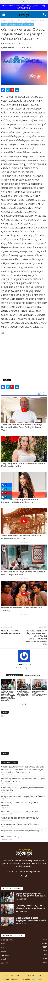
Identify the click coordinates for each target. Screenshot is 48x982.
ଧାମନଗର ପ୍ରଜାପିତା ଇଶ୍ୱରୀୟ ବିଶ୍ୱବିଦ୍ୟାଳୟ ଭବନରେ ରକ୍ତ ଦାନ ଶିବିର (39, 693)
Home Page (9, 975)
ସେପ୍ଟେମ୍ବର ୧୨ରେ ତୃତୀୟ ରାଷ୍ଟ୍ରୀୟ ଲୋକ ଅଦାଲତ (21, 811)
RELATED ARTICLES (14, 675)
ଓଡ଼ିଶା (11, 20)
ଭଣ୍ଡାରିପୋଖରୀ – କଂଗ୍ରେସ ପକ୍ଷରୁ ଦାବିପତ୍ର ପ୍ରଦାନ (22, 830)
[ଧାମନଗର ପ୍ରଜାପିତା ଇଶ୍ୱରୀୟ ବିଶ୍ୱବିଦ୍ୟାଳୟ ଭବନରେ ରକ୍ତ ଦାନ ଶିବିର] (39, 684)
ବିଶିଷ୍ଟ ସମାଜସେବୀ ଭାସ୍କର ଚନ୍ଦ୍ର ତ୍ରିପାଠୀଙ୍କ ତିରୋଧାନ (23, 796)
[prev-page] (22, 704)
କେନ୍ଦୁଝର (4, 963)
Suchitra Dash (8, 48)
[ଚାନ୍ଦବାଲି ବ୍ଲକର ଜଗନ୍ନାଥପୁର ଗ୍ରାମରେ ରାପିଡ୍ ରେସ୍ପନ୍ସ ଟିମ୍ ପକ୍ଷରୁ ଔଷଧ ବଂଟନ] (24, 684)
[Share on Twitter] (8, 90)
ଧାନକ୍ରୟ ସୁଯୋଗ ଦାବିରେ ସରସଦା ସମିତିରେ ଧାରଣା (20, 824)
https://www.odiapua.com (24, 668)
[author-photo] (24, 656)
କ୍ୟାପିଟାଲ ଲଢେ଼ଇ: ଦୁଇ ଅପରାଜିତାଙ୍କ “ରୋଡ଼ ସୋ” (11, 632)
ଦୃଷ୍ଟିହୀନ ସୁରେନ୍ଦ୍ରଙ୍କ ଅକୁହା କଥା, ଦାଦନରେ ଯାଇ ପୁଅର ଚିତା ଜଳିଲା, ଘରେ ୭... (31, 894)
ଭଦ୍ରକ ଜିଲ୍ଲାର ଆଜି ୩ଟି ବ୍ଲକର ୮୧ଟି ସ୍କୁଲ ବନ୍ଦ (20, 818)
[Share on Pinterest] (12, 90)
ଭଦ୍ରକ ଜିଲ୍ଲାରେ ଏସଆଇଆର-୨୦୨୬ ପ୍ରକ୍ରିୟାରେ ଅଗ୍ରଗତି (20, 804)
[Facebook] (21, 876)
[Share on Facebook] (3, 90)
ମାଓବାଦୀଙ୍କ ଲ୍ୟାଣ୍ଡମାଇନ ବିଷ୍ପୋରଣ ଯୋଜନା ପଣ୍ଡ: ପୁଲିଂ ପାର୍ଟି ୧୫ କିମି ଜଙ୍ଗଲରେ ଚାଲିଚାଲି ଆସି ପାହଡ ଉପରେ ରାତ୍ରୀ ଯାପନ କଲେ (36, 637)
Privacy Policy (31, 975)
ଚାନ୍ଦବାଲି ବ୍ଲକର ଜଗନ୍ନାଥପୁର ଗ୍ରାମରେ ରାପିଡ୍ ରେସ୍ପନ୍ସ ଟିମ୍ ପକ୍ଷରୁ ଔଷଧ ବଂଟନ (23, 693)
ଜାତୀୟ (3, 951)
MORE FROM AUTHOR (32, 675)
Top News (5, 955)
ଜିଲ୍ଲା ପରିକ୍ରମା (15, 24)
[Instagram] (26, 876)
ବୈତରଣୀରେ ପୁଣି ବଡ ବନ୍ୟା (11, 836)
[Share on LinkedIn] (17, 90)
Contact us (19, 975)
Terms (41, 975)
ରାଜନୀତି (3, 959)
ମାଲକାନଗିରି (29, 24)
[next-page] (25, 704)
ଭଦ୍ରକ (3, 947)
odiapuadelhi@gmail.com (29, 871)
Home (3, 20)
